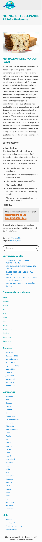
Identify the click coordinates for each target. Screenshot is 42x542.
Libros (8, 452)
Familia (8, 436)
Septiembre (7, 329)
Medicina (9, 462)
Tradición (9, 509)
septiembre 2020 (12, 366)
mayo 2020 (10, 379)
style (7, 499)
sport (8, 492)
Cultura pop (10, 416)
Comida (14, 238)
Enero (5, 297)
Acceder (9, 519)
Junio (5, 317)
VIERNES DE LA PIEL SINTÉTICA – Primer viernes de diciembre (21, 279)
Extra (8, 433)
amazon (13, 240)
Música (8, 472)
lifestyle (9, 456)
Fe (7, 439)
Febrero (6, 301)
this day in (9, 505)
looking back (10, 459)
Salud (8, 485)
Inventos (9, 446)
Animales (9, 396)
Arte (7, 399)
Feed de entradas (12, 523)
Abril (4, 309)
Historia (9, 443)
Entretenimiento (12, 429)
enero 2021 (10, 352)
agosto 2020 (11, 369)
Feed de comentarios (14, 526)
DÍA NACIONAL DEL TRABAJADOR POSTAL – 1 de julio (19, 261)
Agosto (5, 325)
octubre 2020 (11, 362)
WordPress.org (11, 529)
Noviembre (7, 337)
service (8, 489)
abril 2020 (10, 382)
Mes (19, 238)
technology (10, 502)
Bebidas (9, 403)
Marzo (5, 305)
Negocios (9, 479)
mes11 (19, 240)
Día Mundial (10, 423)
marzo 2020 (10, 385)
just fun (8, 449)
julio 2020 (9, 372)
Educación (10, 426)
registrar (9, 482)
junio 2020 (10, 376)
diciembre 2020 (12, 356)
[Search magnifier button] (36, 248)
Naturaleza (10, 476)
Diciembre (7, 341)
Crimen (8, 413)
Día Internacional (12, 419)
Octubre (6, 333)
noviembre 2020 (12, 359)
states (8, 495)
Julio (4, 321)
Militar (8, 469)
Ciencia (8, 406)
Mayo (5, 313)
